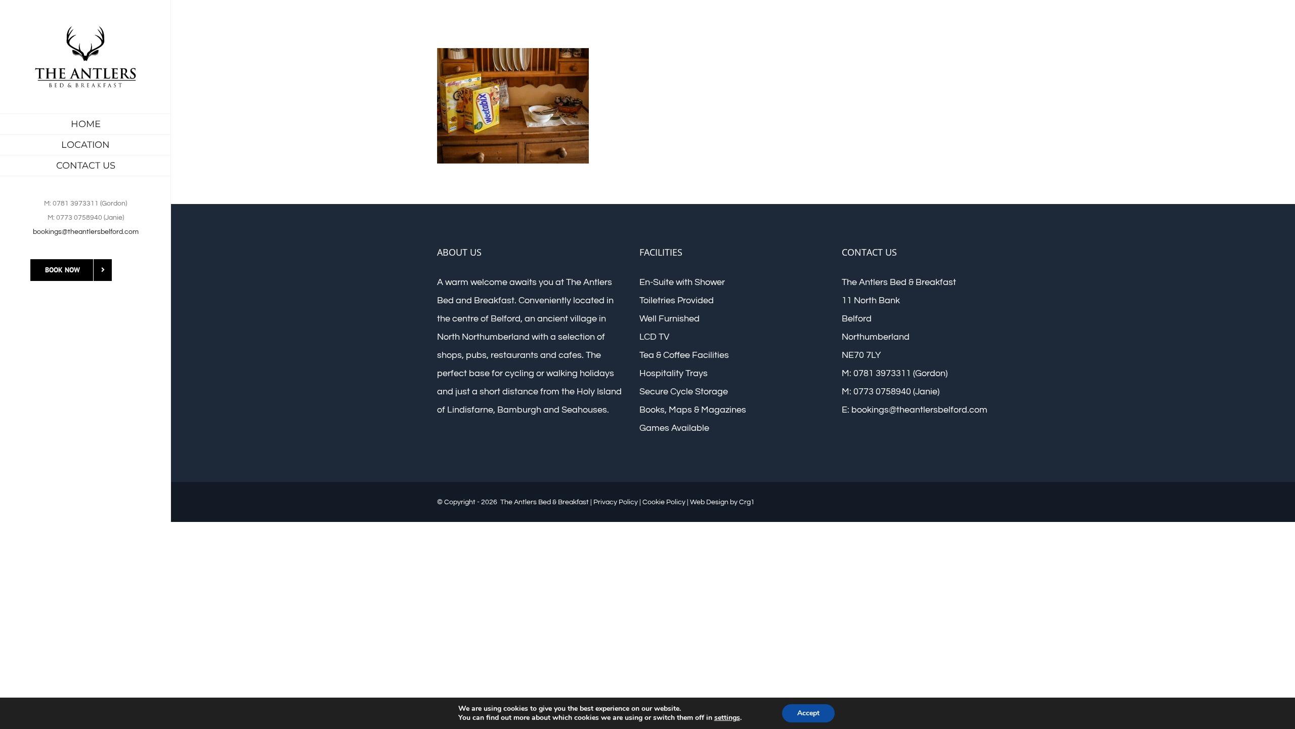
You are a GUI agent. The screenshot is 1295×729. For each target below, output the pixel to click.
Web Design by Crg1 (722, 502)
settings (727, 717)
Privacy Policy (615, 502)
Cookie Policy (663, 502)
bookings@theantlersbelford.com (86, 231)
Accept (808, 713)
